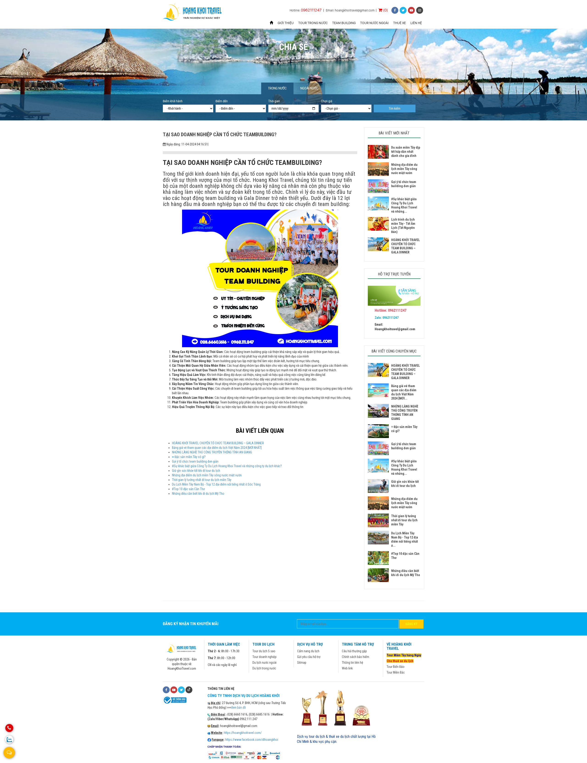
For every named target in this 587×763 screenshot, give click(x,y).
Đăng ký (411, 624)
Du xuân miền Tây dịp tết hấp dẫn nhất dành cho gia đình (405, 152)
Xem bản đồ (238, 707)
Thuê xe (399, 23)
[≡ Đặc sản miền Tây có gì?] (378, 431)
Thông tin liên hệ (352, 662)
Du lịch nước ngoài (264, 662)
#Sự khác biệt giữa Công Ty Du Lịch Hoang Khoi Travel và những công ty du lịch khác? (227, 466)
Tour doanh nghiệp (264, 657)
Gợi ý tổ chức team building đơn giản (195, 461)
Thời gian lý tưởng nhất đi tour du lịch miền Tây (201, 480)
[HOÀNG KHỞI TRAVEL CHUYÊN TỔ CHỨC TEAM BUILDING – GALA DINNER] (378, 244)
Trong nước (277, 88)
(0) (385, 10)
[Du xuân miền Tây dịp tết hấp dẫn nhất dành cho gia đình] (378, 152)
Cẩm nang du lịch (308, 651)
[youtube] (411, 10)
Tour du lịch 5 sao (263, 651)
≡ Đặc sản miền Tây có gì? (189, 457)
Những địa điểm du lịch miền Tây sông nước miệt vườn (207, 475)
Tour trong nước (313, 23)
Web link (347, 668)
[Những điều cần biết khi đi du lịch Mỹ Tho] (378, 575)
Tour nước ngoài (374, 23)
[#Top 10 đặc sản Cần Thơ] (378, 558)
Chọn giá (326, 101)
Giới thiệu (286, 23)
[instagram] (419, 10)
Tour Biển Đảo (395, 667)
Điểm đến (222, 101)
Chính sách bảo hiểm (355, 657)
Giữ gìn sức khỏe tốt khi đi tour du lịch (196, 470)
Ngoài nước (309, 88)
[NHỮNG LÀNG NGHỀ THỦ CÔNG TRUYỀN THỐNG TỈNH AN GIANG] (378, 411)
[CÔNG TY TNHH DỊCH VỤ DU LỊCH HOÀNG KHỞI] (193, 12)
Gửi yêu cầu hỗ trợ (308, 657)
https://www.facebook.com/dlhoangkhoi (251, 739)
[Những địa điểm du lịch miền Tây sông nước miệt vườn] (378, 169)
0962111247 (311, 10)
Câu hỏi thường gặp (354, 651)
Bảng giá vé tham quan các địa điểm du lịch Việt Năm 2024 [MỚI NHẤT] (217, 447)
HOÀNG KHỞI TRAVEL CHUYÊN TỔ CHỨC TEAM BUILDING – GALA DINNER (218, 443)
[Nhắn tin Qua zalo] (9, 739)
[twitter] (403, 10)
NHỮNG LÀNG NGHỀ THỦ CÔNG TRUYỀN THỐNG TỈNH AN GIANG (212, 452)
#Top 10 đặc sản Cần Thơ (188, 489)
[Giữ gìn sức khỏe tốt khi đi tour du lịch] (378, 486)
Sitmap (301, 662)
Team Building (344, 23)
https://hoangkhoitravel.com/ (243, 733)
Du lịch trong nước (264, 668)
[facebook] (394, 10)
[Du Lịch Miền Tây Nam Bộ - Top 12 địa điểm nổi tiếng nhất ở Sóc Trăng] (378, 537)
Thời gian (274, 101)
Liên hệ (416, 23)
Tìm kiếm (394, 108)
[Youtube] (173, 689)
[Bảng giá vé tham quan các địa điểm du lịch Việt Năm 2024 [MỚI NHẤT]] (378, 390)
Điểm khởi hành (173, 101)
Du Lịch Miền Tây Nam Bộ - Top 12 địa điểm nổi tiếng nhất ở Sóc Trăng (216, 484)
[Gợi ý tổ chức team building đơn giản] (378, 186)
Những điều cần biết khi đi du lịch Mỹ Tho (198, 493)
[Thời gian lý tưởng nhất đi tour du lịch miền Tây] (378, 520)
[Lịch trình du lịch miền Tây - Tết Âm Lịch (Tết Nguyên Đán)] (378, 224)
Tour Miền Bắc (396, 672)
